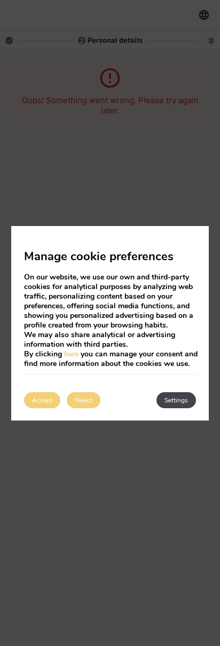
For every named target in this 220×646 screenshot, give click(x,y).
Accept (42, 400)
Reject (83, 400)
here (71, 354)
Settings (176, 400)
